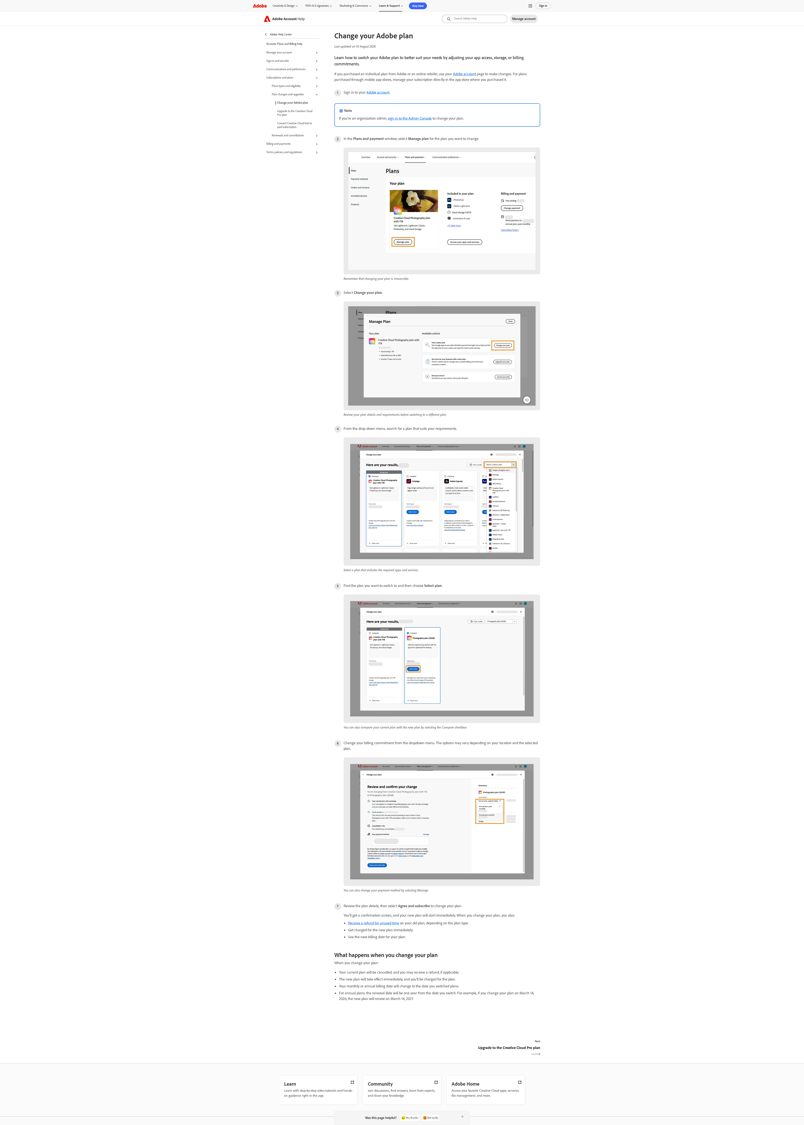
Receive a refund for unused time (373, 923)
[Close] (462, 1116)
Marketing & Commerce (354, 6)
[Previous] (385, 1051)
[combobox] (475, 19)
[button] (530, 6)
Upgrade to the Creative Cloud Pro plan (294, 113)
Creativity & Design (284, 6)
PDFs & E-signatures (317, 6)
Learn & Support (389, 6)
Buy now (418, 6)
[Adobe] (259, 6)
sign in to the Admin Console (410, 118)
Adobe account (464, 74)
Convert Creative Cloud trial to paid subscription (294, 125)
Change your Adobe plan (292, 103)
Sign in (543, 6)
